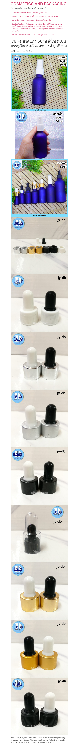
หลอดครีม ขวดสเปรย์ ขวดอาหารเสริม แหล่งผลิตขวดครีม (31, 20)
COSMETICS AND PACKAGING (39, 3)
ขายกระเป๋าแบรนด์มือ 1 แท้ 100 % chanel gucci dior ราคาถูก (33, 35)
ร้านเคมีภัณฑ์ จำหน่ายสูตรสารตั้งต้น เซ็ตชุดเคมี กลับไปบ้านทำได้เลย (35, 16)
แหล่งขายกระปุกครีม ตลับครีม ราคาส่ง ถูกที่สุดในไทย (30, 12)
